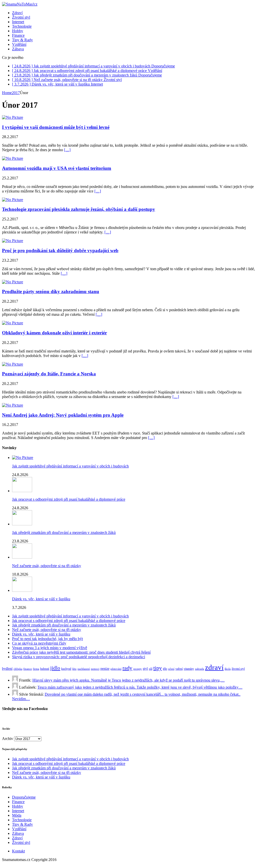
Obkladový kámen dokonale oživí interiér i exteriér (54, 332)
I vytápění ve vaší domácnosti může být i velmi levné (55, 127)
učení (171, 668)
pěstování (115, 668)
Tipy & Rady (22, 40)
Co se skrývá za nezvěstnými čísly (39, 643)
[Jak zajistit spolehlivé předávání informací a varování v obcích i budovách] (22, 457)
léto (74, 668)
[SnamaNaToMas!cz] (128, 4)
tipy (157, 668)
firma (36, 668)
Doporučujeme (24, 797)
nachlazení (84, 668)
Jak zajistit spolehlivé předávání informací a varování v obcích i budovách (70, 466)
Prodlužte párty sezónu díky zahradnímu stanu (50, 291)
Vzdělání (19, 44)
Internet (18, 22)
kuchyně (66, 669)
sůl (150, 669)
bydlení (7, 669)
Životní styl (21, 17)
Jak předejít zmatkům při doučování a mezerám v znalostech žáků (64, 532)
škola (228, 668)
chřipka (18, 668)
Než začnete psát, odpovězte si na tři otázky (46, 566)
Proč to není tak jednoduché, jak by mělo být (47, 639)
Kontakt (18, 851)
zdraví (214, 667)
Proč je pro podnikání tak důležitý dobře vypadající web (60, 250)
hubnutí (44, 669)
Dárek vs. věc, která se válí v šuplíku (41, 599)
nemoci (95, 668)
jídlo (55, 668)
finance (27, 668)
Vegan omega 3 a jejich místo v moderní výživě (49, 648)
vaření (179, 669)
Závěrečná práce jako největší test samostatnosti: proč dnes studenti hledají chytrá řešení (81, 652)
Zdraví (17, 13)
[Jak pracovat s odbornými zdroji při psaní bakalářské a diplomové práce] (22, 491)
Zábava (18, 49)
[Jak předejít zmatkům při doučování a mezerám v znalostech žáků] (22, 524)
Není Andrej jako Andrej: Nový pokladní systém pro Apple (62, 415)
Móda (16, 815)
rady (127, 668)
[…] (67, 150)
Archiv (7, 738)
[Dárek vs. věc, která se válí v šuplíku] (22, 590)
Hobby (17, 31)
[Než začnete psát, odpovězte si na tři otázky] (22, 557)
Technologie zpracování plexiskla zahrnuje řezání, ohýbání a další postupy (78, 209)
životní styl (238, 669)
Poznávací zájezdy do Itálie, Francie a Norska (49, 373)
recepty (137, 668)
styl (145, 669)
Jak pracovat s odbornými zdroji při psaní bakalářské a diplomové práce (68, 499)
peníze (104, 669)
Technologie (22, 26)
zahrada (199, 668)
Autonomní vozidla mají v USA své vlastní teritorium (56, 168)
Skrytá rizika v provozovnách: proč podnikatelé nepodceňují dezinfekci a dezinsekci (78, 657)
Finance (18, 35)
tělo (165, 669)
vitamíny (189, 669)
